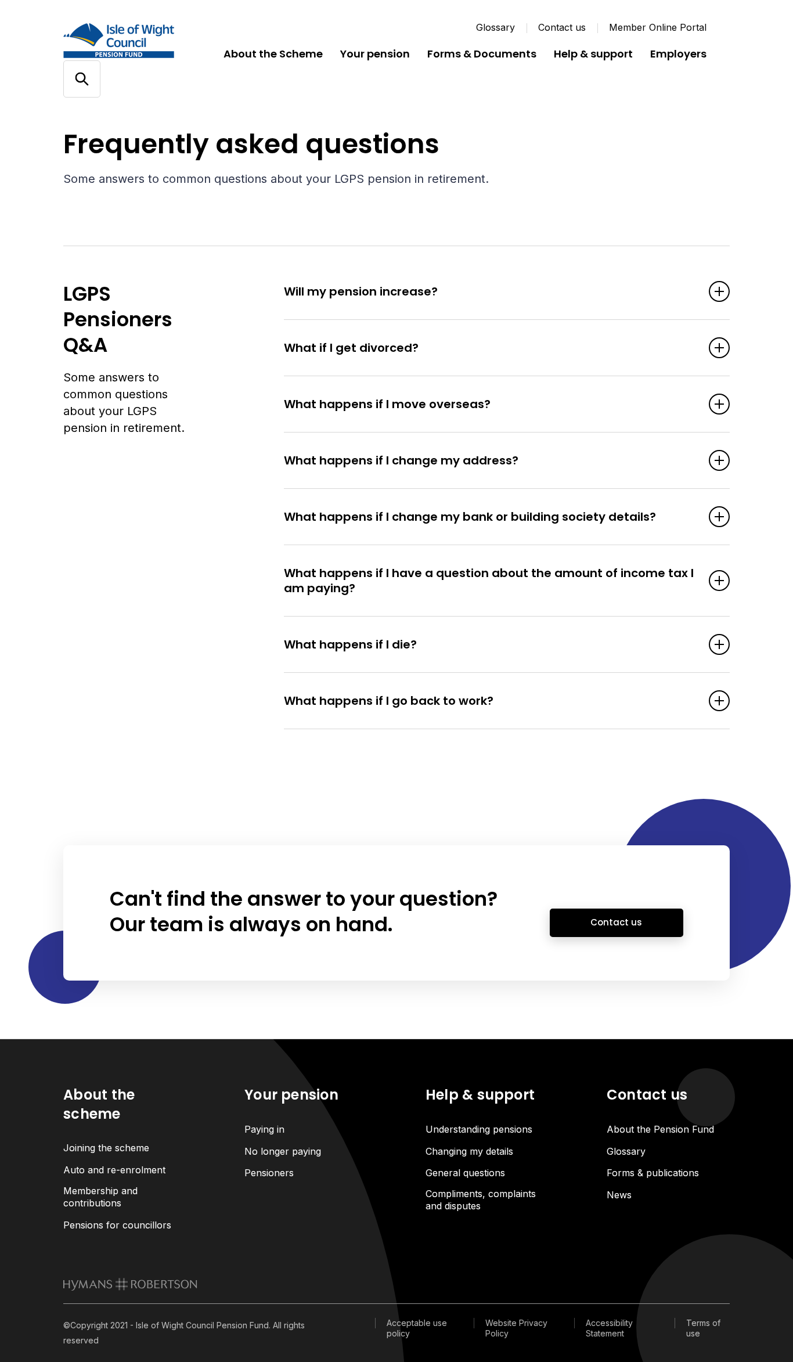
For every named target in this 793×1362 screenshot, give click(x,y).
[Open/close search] (81, 79)
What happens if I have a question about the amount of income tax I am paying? (489, 580)
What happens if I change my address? (401, 460)
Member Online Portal (658, 27)
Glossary (495, 27)
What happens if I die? (350, 644)
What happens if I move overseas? (387, 404)
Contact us (562, 27)
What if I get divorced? (351, 347)
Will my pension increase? (361, 291)
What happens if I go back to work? (388, 700)
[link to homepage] (130, 1284)
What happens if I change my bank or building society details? (470, 516)
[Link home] (133, 40)
